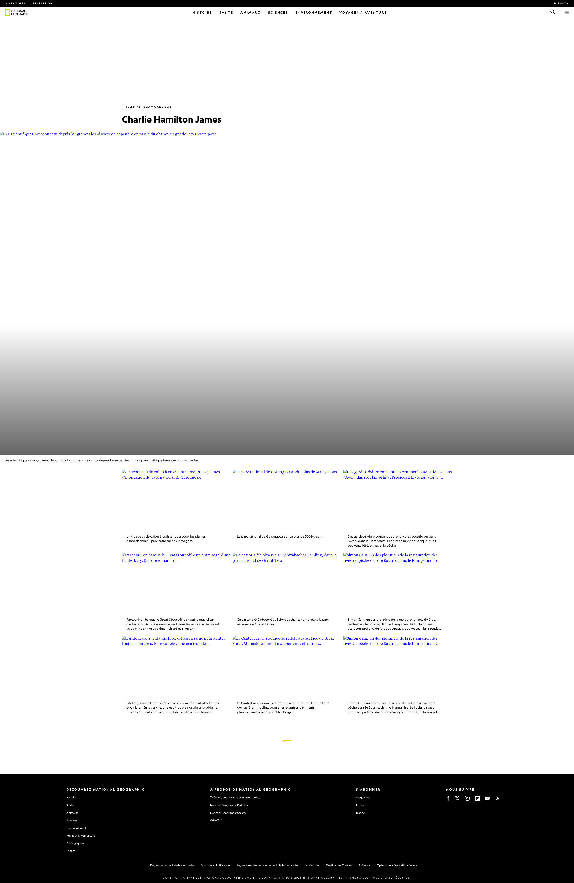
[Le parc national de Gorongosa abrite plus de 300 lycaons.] (287, 500)
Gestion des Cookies (339, 865)
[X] (457, 799)
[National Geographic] (7, 12)
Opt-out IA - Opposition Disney (397, 865)
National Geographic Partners (229, 805)
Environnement (76, 828)
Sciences (71, 820)
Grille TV (216, 820)
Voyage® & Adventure (80, 835)
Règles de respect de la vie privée (172, 865)
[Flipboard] (477, 799)
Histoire (71, 797)
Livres (360, 805)
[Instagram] (467, 799)
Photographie (75, 843)
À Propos (364, 865)
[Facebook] (448, 799)
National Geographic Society (228, 812)
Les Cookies (311, 865)
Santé (70, 805)
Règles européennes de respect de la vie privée (267, 865)
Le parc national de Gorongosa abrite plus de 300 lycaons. (280, 536)
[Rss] (497, 799)
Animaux (72, 812)
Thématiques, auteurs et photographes (235, 797)
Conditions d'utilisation (215, 865)
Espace (70, 851)
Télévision (43, 3)
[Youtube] (487, 799)
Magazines (15, 3)
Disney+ (561, 3)
